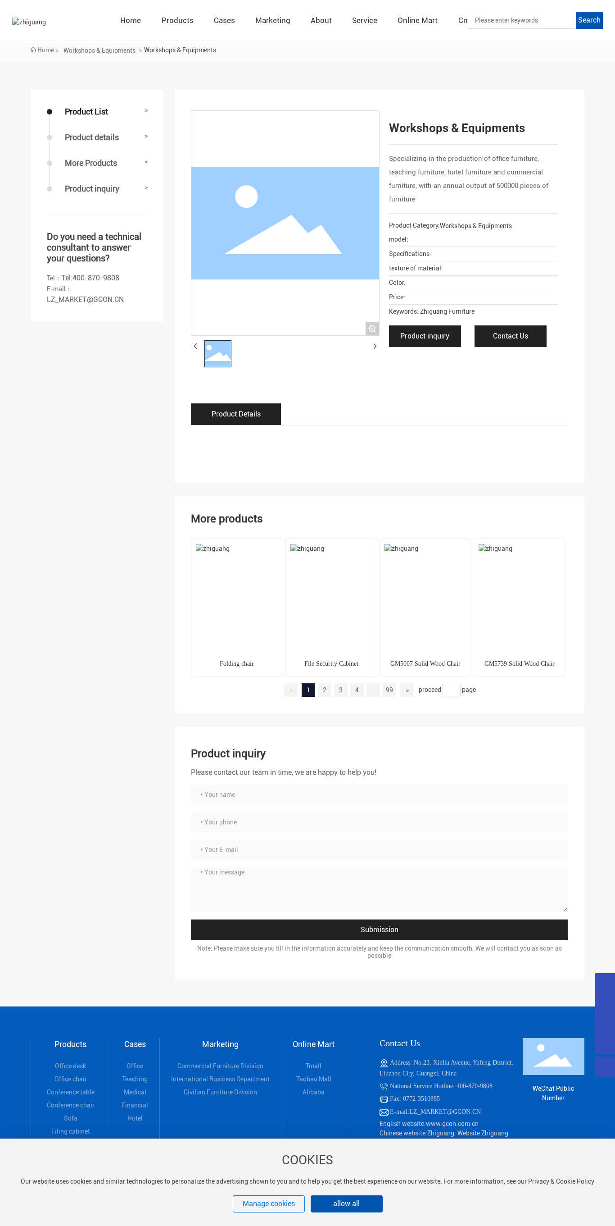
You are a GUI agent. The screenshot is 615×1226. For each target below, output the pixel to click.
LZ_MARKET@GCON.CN (85, 299)
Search (589, 20)
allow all (346, 1203)
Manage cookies (269, 1203)
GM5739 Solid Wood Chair (519, 663)
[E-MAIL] (605, 1024)
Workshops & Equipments (99, 50)
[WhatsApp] (605, 983)
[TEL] (605, 1003)
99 (389, 690)
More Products (91, 163)
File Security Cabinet (331, 663)
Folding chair (237, 663)
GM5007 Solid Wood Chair (425, 663)
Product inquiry (92, 188)
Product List (86, 111)
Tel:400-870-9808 (90, 278)
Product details (92, 137)
